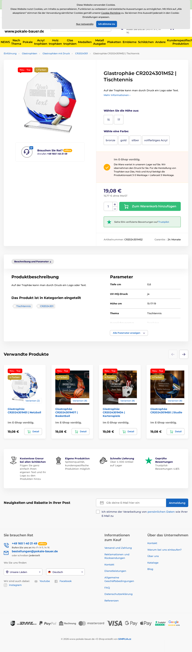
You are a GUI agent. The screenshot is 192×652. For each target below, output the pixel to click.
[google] (175, 623)
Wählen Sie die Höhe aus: (121, 110)
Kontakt (109, 564)
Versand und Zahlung (118, 547)
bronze (110, 140)
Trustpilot (163, 221)
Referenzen (111, 600)
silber (135, 140)
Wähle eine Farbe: (116, 131)
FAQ (107, 587)
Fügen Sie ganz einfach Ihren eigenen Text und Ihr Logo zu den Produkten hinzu (33, 472)
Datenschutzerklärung (118, 593)
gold (123, 140)
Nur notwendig (84, 24)
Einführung (10, 53)
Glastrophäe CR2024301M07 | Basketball (66, 412)
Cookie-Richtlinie (111, 12)
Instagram (15, 584)
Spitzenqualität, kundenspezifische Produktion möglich (77, 465)
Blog (150, 568)
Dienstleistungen (115, 570)
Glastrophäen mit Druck (56, 53)
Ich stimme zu (106, 24)
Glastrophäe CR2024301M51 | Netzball (24, 410)
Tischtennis (23, 306)
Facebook (66, 581)
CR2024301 (81, 53)
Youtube (45, 581)
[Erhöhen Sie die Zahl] (115, 204)
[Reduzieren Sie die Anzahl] (115, 208)
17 (119, 119)
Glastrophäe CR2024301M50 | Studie (166, 410)
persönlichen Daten (161, 511)
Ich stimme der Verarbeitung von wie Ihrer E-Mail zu (145, 514)
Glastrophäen (29, 53)
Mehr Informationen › (117, 95)
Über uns (153, 556)
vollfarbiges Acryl (155, 140)
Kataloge (152, 562)
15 (108, 119)
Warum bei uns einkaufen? (164, 549)
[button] (129, 333)
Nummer (108, 206)
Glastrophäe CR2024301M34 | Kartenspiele (114, 412)
